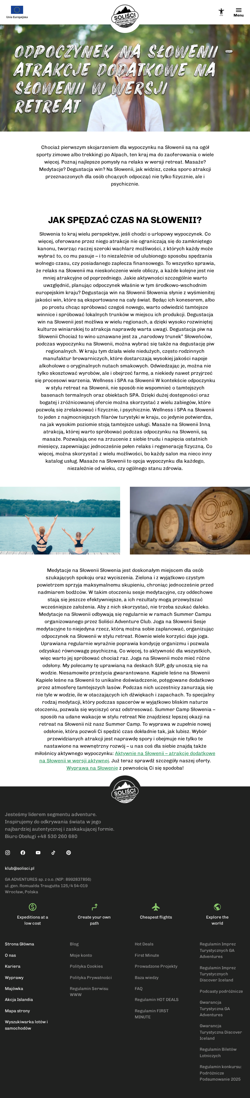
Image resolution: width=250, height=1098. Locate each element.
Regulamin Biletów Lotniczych (218, 1052)
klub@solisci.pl (19, 868)
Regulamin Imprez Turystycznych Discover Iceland (218, 974)
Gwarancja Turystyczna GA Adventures (215, 1008)
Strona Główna (19, 943)
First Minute (147, 955)
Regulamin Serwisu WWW (89, 991)
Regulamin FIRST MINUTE (152, 1013)
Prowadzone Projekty (156, 966)
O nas (10, 955)
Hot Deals (144, 943)
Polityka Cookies (86, 966)
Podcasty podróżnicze (221, 991)
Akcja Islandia (19, 999)
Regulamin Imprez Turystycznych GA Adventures (218, 950)
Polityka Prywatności (91, 977)
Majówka (14, 988)
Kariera (12, 966)
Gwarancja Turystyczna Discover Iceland (221, 1032)
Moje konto (81, 955)
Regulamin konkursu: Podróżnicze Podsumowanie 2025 (221, 1073)
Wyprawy (14, 977)
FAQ (139, 988)
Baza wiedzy (147, 977)
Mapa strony (17, 1010)
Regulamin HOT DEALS (157, 999)
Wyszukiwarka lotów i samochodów (26, 1024)
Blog (74, 943)
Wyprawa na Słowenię (92, 768)
